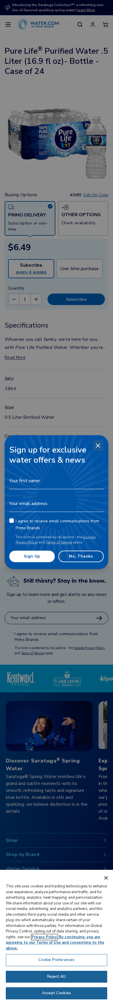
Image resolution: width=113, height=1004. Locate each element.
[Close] (98, 445)
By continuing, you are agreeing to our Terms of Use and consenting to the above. (55, 942)
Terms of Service (59, 542)
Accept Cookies (56, 993)
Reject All (56, 976)
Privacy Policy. (44, 937)
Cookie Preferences (56, 959)
